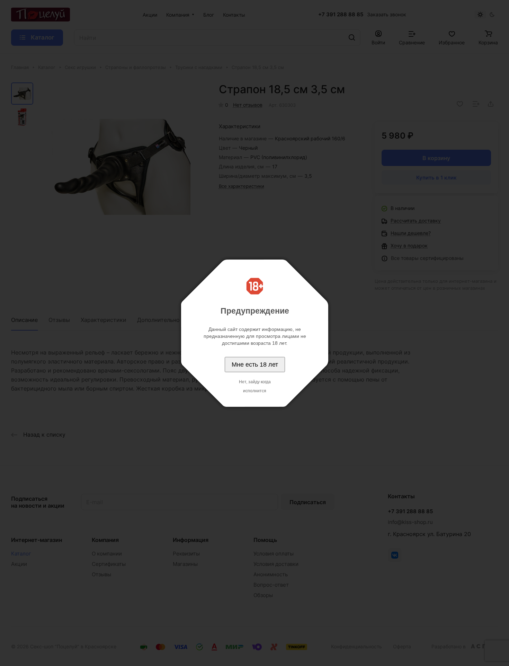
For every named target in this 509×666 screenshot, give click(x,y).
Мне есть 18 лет (255, 364)
